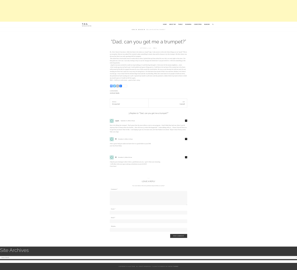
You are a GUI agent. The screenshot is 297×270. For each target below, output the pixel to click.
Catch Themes (173, 266)
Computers (198, 24)
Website (113, 226)
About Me (172, 24)
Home (165, 24)
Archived (140, 29)
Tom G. (155, 48)
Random (207, 24)
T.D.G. (85, 24)
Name (113, 209)
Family (180, 24)
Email (113, 218)
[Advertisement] (46, 11)
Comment (114, 189)
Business (188, 24)
